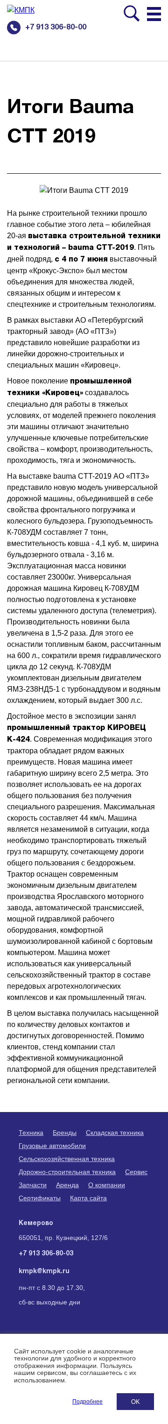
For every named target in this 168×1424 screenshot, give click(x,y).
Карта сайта (88, 1198)
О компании (106, 1185)
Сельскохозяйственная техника (67, 1158)
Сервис (136, 1172)
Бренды (65, 1132)
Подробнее (87, 1401)
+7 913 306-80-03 (46, 1254)
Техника (31, 1132)
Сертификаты (40, 1198)
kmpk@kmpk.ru (44, 1271)
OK (135, 1401)
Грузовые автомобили (52, 1145)
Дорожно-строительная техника (67, 1172)
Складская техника (115, 1132)
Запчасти (33, 1185)
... (158, 18)
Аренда (67, 1185)
